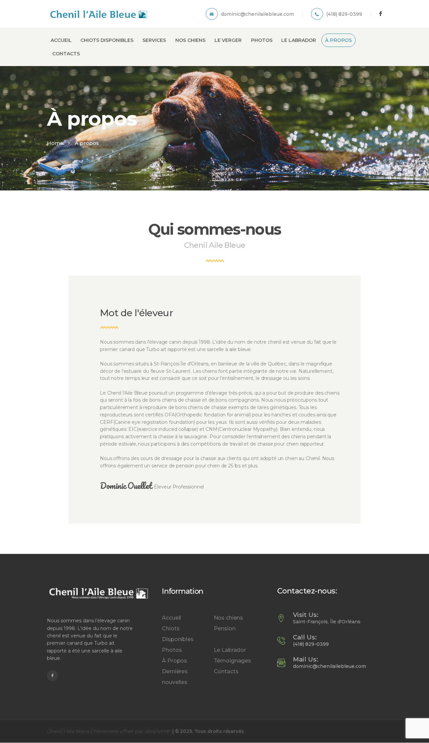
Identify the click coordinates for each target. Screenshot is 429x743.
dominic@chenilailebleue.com (329, 666)
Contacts (226, 671)
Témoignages (232, 661)
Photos (172, 650)
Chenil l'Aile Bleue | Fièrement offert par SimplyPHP (109, 731)
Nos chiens (228, 618)
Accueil (171, 618)
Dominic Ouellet (126, 486)
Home (55, 143)
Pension (225, 628)
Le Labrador (230, 650)
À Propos (174, 661)
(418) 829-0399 (311, 644)
